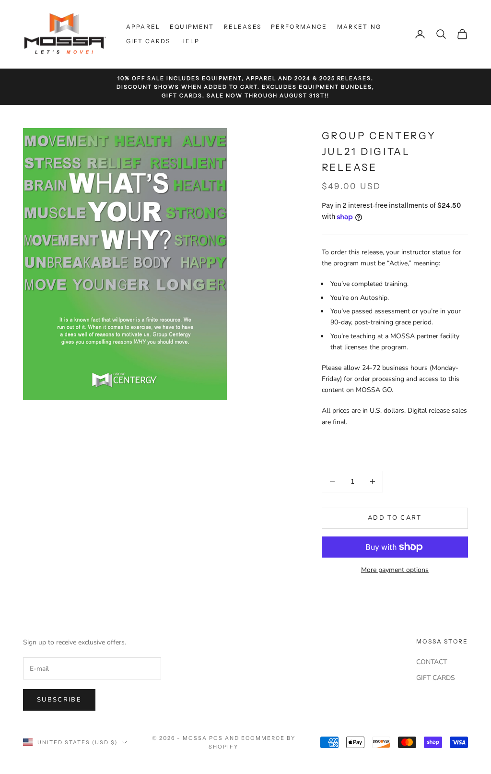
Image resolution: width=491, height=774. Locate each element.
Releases (242, 26)
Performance (299, 26)
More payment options (395, 569)
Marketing (359, 26)
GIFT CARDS (435, 677)
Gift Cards (148, 41)
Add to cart (395, 517)
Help (190, 41)
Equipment (192, 26)
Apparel (143, 26)
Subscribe (59, 699)
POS (216, 738)
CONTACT (431, 662)
